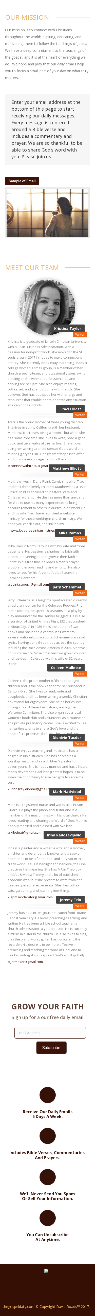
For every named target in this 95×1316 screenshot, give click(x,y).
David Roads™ (68, 1306)
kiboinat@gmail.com (26, 832)
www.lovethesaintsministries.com (36, 530)
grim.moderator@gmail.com (32, 897)
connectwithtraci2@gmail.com (33, 465)
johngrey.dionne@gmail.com (32, 789)
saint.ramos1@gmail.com (30, 584)
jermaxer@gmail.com (27, 961)
